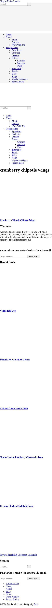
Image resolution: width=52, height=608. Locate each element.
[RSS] (1, 110)
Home (8, 34)
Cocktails (16, 52)
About (9, 37)
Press (8, 594)
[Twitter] (3, 110)
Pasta (19, 66)
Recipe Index (12, 47)
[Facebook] (5, 110)
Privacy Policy (12, 599)
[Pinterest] (8, 110)
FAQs (8, 591)
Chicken (21, 60)
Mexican (21, 63)
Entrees (15, 58)
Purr (36, 604)
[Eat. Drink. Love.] (17, 105)
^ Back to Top (12, 583)
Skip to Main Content (10, 1)
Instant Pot (16, 68)
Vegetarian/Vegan (20, 79)
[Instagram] (10, 110)
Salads (14, 71)
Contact (15, 42)
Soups (14, 76)
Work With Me (18, 45)
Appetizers (16, 50)
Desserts (15, 55)
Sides (14, 73)
